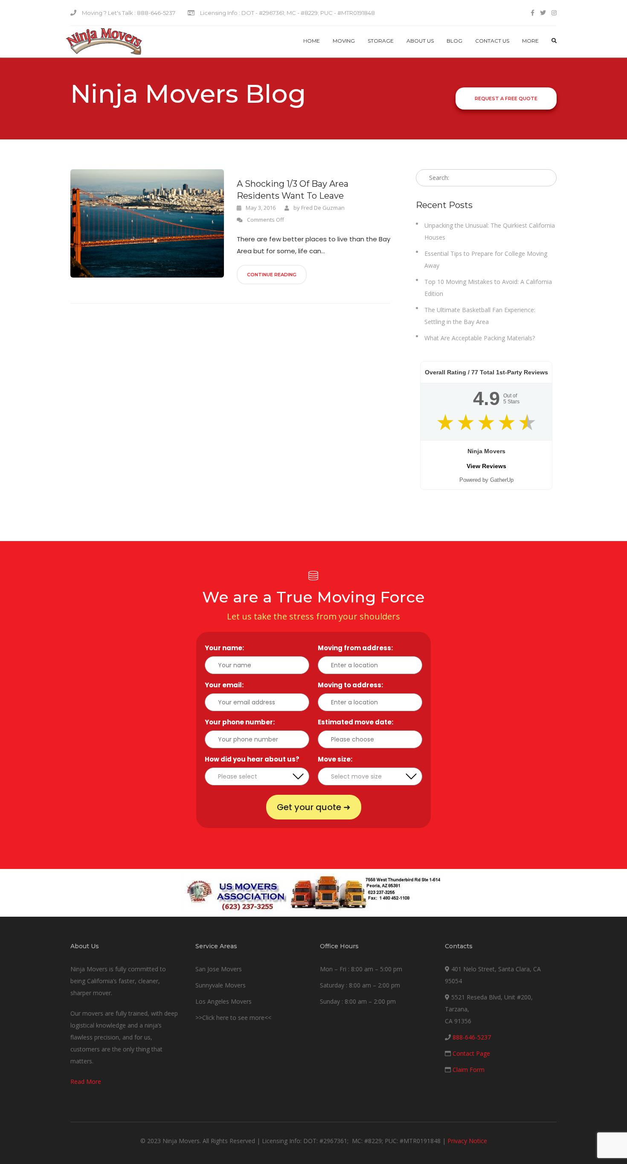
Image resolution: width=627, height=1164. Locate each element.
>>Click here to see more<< (233, 1017)
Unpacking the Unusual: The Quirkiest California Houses (489, 231)
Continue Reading (271, 275)
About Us (420, 41)
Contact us (492, 41)
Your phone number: (242, 722)
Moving (344, 41)
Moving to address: (352, 684)
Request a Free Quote (506, 98)
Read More (85, 1081)
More (530, 41)
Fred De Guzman (323, 207)
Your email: (226, 684)
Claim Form (469, 1070)
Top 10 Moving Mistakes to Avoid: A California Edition (488, 288)
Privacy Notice (467, 1141)
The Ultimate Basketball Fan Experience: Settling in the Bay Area (479, 316)
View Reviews (486, 466)
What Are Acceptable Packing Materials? (479, 338)
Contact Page (471, 1053)
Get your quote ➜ (314, 807)
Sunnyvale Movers (220, 985)
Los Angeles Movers (223, 1001)
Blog (454, 41)
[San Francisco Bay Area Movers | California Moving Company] (104, 42)
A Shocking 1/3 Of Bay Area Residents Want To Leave (292, 190)
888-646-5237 (472, 1037)
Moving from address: (357, 647)
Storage (381, 41)
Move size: (337, 759)
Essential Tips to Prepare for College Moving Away (485, 259)
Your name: (226, 647)
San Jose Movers (218, 969)
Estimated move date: (358, 722)
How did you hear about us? (254, 759)
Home (311, 41)
